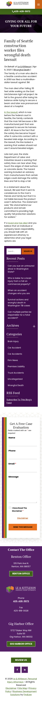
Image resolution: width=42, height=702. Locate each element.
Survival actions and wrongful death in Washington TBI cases (19, 302)
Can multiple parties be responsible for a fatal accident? (19, 315)
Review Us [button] (21, 660)
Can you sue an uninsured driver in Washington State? (21, 268)
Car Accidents (15, 354)
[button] (38, 5)
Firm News (13, 360)
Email (12, 463)
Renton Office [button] (21, 573)
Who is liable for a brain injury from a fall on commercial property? (19, 281)
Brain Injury (13, 341)
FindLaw (28, 694)
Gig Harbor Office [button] (21, 643)
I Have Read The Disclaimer (19, 509)
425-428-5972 (22, 11)
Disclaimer (22, 518)
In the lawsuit (11, 112)
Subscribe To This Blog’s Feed (19, 401)
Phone (12, 450)
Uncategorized (15, 379)
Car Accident (14, 347)
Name (12, 437)
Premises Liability (16, 366)
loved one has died (18, 223)
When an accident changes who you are (19, 292)
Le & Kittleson (24, 66)
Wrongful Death (21, 69)
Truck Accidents (16, 372)
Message (14, 476)
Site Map (22, 688)
